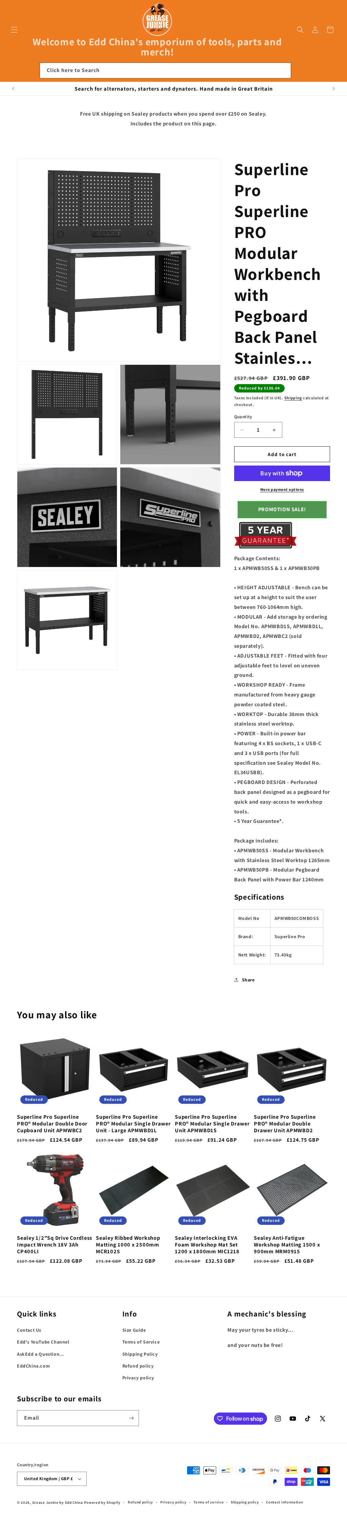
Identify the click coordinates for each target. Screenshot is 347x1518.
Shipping (293, 397)
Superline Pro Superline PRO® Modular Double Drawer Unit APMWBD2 (284, 1123)
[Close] (300, 70)
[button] (14, 29)
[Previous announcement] (13, 88)
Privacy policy (138, 1378)
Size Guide (134, 1330)
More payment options (282, 489)
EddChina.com (33, 1366)
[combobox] (165, 70)
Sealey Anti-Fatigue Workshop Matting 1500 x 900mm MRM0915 (287, 1244)
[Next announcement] (333, 88)
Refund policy (138, 1366)
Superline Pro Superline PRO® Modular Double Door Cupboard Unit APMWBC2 (52, 1123)
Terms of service (208, 1502)
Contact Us (29, 1330)
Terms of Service (141, 1342)
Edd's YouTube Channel (43, 1342)
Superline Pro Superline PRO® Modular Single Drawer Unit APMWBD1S (212, 1123)
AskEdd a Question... (40, 1354)
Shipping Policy (140, 1354)
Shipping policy (245, 1502)
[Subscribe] (131, 1418)
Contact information (284, 1502)
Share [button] (248, 980)
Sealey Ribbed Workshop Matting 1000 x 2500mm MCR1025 (128, 1244)
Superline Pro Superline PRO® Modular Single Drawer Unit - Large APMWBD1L (133, 1123)
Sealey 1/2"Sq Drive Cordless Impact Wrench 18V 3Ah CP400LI (54, 1244)
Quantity (243, 417)
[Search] (283, 70)
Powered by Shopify (102, 1502)
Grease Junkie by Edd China (57, 1502)
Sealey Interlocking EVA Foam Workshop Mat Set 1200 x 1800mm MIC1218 (207, 1244)
